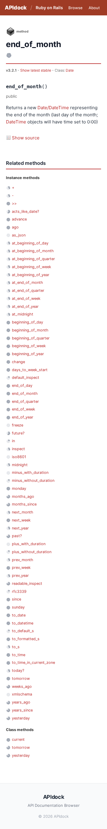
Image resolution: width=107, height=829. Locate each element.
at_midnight (22, 314)
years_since (22, 710)
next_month (22, 512)
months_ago (23, 496)
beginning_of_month (30, 330)
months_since (24, 504)
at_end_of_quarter (28, 290)
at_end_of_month (27, 282)
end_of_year (22, 417)
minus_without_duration (33, 480)
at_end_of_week (26, 298)
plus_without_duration (31, 552)
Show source (26, 138)
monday (19, 488)
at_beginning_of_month (33, 251)
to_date (19, 615)
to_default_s (23, 631)
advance (19, 219)
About (94, 7)
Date (70, 70)
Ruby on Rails (49, 7)
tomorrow (21, 678)
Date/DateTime (53, 107)
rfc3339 (19, 591)
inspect (18, 449)
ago (15, 227)
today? (18, 670)
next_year (20, 528)
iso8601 (19, 457)
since (16, 599)
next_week (21, 520)
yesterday (21, 718)
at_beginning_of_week (31, 267)
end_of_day (22, 385)
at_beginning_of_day (30, 243)
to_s (16, 647)
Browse (75, 7)
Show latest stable (36, 70)
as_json (19, 235)
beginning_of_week (29, 346)
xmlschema (22, 694)
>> (14, 203)
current (18, 739)
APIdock (16, 7)
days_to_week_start (30, 370)
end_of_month (25, 393)
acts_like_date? (25, 211)
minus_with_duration (30, 472)
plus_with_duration (28, 544)
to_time (18, 655)
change (18, 362)
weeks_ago (22, 686)
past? (17, 536)
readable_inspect (27, 583)
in (13, 441)
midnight (20, 465)
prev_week (21, 567)
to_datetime (22, 623)
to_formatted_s (26, 639)
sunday (18, 607)
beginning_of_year (28, 354)
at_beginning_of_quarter (33, 259)
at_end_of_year (25, 306)
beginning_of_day (27, 322)
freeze (17, 425)
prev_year (20, 575)
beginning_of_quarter (31, 338)
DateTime (16, 122)
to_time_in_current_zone (33, 662)
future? (18, 433)
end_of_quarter (25, 401)
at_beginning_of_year (30, 275)
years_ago (21, 702)
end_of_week (23, 409)
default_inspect (25, 377)
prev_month (22, 560)
